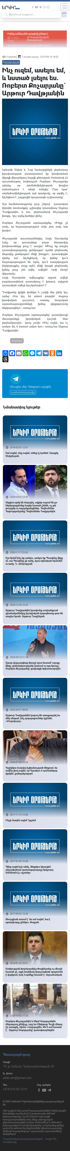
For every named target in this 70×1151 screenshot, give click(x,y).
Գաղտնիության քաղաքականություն (23, 1139)
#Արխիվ (17, 340)
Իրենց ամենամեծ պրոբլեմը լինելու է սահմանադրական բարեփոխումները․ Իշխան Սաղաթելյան (34, 33)
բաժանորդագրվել (23, 392)
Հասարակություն (39, 37)
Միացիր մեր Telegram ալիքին (30, 387)
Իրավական (11, 62)
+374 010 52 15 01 (15, 1089)
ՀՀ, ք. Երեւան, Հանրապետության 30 (28, 1066)
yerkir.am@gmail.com (17, 1078)
